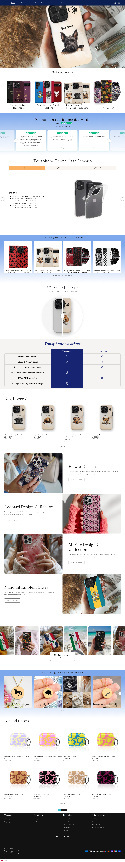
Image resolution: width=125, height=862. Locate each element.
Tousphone (11, 858)
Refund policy (19, 858)
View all (62, 446)
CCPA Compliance (97, 822)
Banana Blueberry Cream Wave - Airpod (16, 756)
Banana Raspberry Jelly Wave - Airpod (104, 756)
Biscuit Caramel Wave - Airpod (14, 794)
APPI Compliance (97, 819)
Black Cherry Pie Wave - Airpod (101, 794)
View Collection (76, 479)
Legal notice (58, 858)
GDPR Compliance (97, 825)
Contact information (48, 858)
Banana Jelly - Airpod (69, 756)
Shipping (7, 822)
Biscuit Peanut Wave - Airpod (72, 794)
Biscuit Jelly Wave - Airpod (41, 794)
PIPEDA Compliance (98, 827)
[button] (22, 3)
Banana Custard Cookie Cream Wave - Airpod (47, 756)
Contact (35, 819)
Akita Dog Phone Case (99, 434)
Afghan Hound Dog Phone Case (43, 434)
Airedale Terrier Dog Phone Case (73, 434)
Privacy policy (28, 858)
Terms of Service (68, 822)
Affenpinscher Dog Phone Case (14, 434)
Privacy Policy (67, 819)
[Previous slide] (2, 199)
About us (7, 819)
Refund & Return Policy (70, 825)
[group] (18, 92)
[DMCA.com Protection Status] (62, 810)
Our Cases (36, 822)
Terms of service (37, 858)
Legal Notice (66, 827)
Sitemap (65, 830)
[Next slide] (122, 199)
